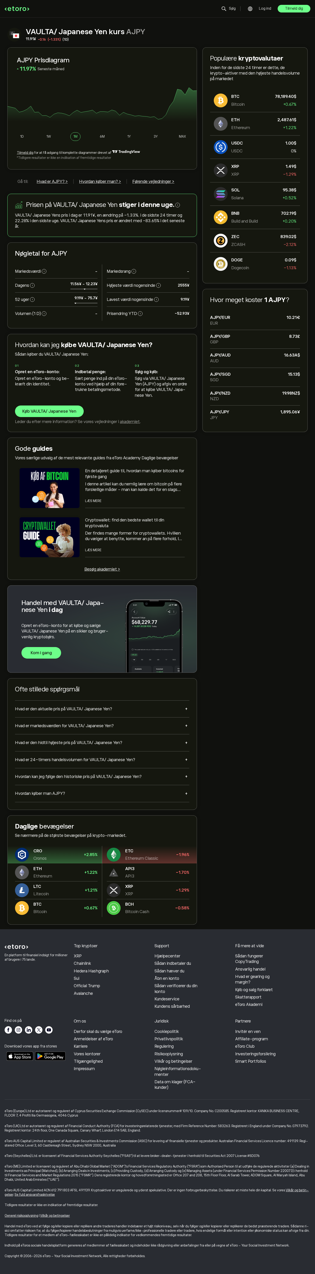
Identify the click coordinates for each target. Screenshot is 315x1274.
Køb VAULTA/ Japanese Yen (49, 411)
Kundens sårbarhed (172, 1006)
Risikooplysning (169, 1054)
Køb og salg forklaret (254, 989)
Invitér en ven (248, 1031)
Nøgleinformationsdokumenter (178, 1071)
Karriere (81, 1046)
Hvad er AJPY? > (52, 181)
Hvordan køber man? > (100, 181)
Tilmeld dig (294, 8)
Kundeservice (167, 999)
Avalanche (83, 993)
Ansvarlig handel (250, 969)
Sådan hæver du (169, 971)
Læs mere (93, 501)
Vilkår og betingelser (173, 1061)
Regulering (164, 1046)
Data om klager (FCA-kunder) (175, 1085)
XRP (78, 956)
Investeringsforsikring (255, 1054)
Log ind (265, 8)
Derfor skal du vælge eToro (98, 1031)
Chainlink (82, 963)
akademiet (130, 421)
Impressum (84, 1068)
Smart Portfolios (250, 1061)
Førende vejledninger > (153, 181)
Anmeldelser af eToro (93, 1039)
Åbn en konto (167, 978)
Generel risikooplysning (21, 1215)
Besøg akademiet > (102, 569)
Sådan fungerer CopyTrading (249, 959)
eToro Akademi (248, 1004)
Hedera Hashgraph (91, 971)
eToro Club (245, 1046)
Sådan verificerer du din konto (176, 988)
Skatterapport (248, 997)
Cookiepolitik (167, 1031)
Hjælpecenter (167, 956)
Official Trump (87, 985)
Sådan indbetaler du (173, 963)
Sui (76, 978)
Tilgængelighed (88, 1061)
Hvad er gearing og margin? (252, 979)
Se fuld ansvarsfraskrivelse (35, 1194)
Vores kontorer (87, 1054)
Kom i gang (41, 653)
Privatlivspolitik (169, 1039)
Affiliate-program (251, 1039)
